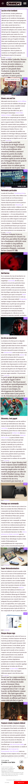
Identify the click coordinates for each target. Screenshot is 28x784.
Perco (2, 675)
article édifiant (22, 101)
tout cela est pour (17, 744)
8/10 (19, 241)
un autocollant (14, 668)
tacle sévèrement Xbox (10, 684)
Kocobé (2, 269)
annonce (22, 355)
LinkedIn (16, 59)
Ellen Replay (3, 57)
